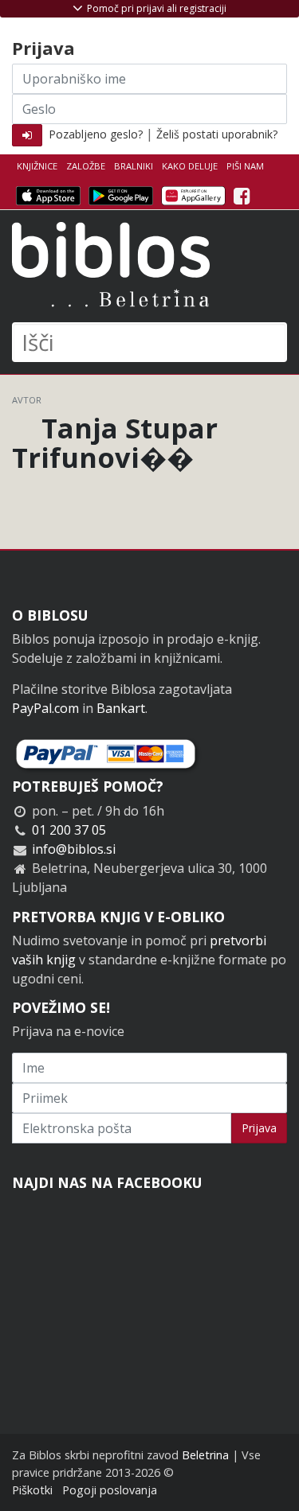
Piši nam (245, 166)
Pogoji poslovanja (109, 1489)
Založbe (85, 166)
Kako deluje (190, 166)
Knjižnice (37, 166)
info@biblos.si (74, 849)
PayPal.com (45, 708)
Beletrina (205, 1454)
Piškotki (32, 1489)
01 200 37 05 (69, 830)
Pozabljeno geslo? (96, 134)
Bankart (120, 708)
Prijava (259, 1127)
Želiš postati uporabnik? (216, 134)
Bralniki (133, 166)
